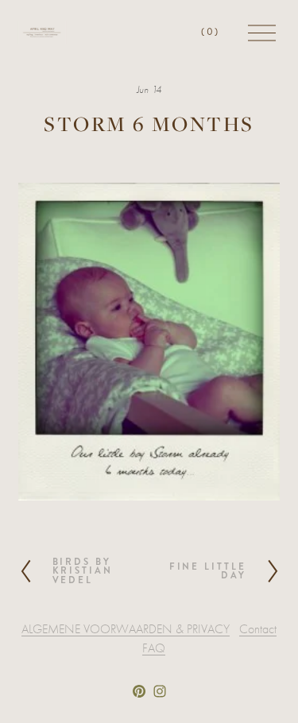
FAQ (153, 648)
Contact (258, 629)
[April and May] (139, 691)
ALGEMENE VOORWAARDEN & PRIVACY (125, 629)
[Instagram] (159, 691)
